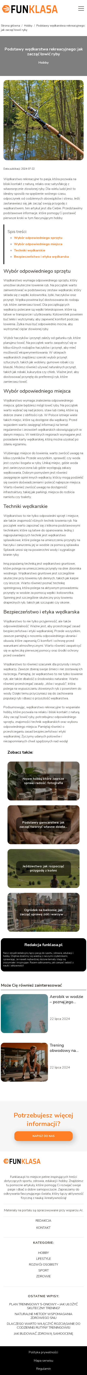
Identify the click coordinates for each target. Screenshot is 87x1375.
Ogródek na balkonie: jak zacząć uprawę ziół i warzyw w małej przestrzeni (43, 912)
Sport (43, 1270)
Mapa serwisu (43, 1360)
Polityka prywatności (43, 1352)
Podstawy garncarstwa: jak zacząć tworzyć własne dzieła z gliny (43, 825)
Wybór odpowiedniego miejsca (38, 244)
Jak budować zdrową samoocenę (43, 1333)
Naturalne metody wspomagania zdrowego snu (43, 1316)
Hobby (28, 26)
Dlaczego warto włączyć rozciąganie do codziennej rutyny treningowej (43, 1326)
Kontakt (43, 1228)
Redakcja (43, 1221)
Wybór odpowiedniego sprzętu (38, 238)
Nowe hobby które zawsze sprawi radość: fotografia (43, 781)
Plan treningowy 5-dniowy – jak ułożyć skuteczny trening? (43, 1306)
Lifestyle (43, 1258)
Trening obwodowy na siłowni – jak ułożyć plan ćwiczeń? (63, 1048)
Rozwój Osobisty (43, 1264)
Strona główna (11, 26)
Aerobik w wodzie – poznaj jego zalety (66, 999)
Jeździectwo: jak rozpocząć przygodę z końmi (43, 868)
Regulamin (43, 1368)
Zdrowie (43, 1276)
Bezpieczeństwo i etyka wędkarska (41, 256)
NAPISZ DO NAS (44, 1136)
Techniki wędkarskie (29, 250)
